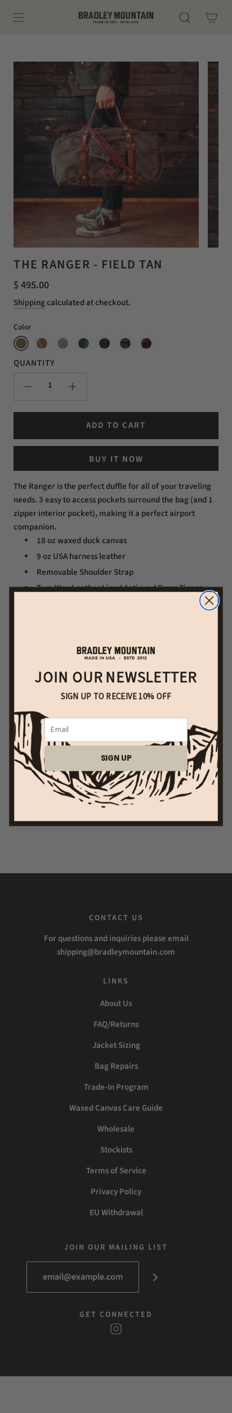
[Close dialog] (209, 600)
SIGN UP (116, 757)
